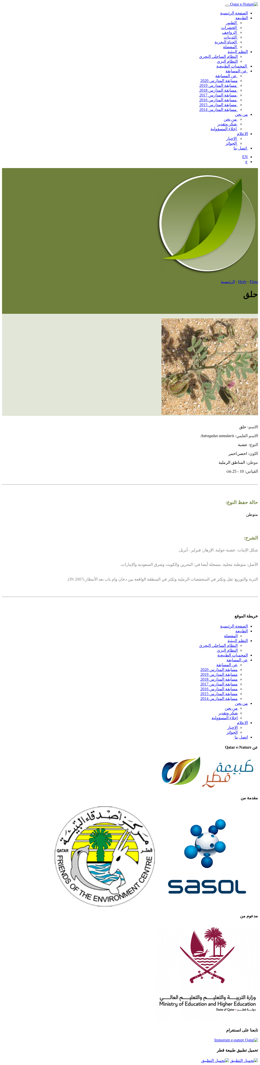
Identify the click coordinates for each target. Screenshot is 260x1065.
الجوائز (231, 143)
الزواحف (230, 32)
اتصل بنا (241, 148)
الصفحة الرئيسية (234, 13)
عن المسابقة (236, 71)
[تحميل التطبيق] (244, 1060)
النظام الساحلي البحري (218, 56)
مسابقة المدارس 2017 (218, 95)
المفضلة (230, 47)
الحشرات (229, 27)
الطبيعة (241, 18)
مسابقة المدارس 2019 (218, 85)
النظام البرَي (227, 61)
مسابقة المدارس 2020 (219, 80)
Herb (242, 282)
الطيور (232, 23)
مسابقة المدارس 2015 (218, 105)
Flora (254, 282)
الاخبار (232, 138)
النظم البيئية (238, 52)
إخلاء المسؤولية (224, 129)
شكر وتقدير (227, 124)
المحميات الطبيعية (232, 66)
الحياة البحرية (226, 42)
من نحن (241, 114)
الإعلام (242, 134)
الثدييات (231, 37)
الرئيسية (228, 282)
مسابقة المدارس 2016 (218, 100)
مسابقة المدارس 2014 (218, 109)
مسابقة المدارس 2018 (218, 90)
